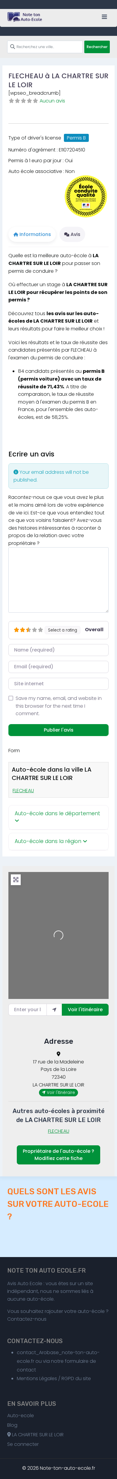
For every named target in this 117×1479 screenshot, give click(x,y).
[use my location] (54, 1010)
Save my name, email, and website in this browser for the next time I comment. (59, 706)
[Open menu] (104, 16)
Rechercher (97, 46)
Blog (12, 1425)
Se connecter (23, 1444)
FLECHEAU (23, 790)
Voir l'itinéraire (85, 1009)
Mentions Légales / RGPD (45, 1378)
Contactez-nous (26, 1319)
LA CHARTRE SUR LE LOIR (37, 1434)
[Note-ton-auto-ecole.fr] (25, 17)
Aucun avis (52, 100)
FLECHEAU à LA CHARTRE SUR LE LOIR (58, 80)
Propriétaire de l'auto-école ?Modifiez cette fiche (58, 1155)
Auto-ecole (20, 1415)
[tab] (58, 817)
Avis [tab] (75, 234)
